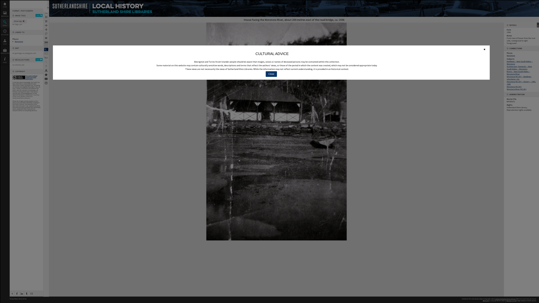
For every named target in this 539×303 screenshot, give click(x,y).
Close (271, 74)
